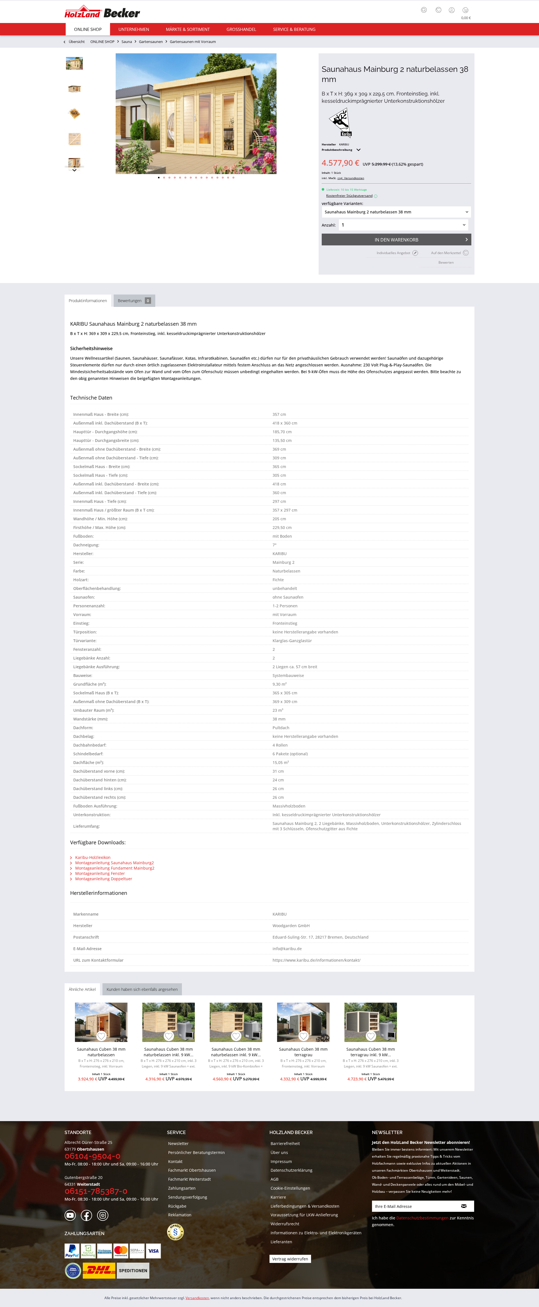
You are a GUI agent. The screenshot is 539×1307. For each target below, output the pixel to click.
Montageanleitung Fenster (99, 873)
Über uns (279, 1152)
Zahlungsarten (182, 1188)
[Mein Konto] (452, 10)
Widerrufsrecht (285, 1223)
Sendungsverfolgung (187, 1197)
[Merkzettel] (438, 10)
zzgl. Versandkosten (350, 178)
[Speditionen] (133, 1271)
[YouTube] (72, 1215)
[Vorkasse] (104, 1251)
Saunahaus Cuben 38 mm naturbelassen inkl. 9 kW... (169, 1058)
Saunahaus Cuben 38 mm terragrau (303, 1057)
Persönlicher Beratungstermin (196, 1152)
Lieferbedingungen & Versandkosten (305, 1206)
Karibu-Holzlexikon (92, 857)
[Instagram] (104, 1215)
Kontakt (175, 1161)
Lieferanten (281, 1241)
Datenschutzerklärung (291, 1170)
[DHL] (99, 1271)
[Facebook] (88, 1215)
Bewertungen (133, 300)
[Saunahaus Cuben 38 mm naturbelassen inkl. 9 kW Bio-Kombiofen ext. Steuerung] (236, 1022)
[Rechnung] (88, 1251)
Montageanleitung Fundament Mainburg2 (114, 868)
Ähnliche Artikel (82, 989)
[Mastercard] (120, 1251)
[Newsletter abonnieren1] (464, 1206)
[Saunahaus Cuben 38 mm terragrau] (303, 1022)
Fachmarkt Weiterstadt (189, 1179)
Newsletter (178, 1143)
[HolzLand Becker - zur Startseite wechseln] (102, 12)
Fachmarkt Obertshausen (192, 1170)
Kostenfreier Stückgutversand (351, 195)
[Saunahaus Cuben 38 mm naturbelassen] (101, 1022)
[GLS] (73, 1271)
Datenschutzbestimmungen (422, 1218)
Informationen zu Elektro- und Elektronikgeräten (316, 1232)
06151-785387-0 (96, 1191)
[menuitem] (425, 9)
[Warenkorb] (466, 10)
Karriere (278, 1197)
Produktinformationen (88, 300)
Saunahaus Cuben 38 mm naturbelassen (101, 1057)
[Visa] (153, 1251)
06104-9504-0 (92, 1156)
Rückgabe (177, 1206)
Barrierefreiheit (285, 1143)
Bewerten (446, 262)
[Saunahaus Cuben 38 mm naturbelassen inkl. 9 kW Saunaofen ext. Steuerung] (168, 1022)
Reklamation (179, 1214)
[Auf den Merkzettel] (101, 1037)
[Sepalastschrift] (137, 1251)
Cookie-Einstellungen (290, 1188)
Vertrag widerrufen (290, 1259)
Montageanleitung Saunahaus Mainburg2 (114, 862)
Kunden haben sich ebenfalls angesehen (142, 989)
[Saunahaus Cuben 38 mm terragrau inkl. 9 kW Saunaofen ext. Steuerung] (370, 1022)
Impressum (281, 1161)
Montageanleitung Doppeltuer (103, 878)
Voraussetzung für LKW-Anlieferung (304, 1214)
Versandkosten (197, 1297)
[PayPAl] (72, 1251)
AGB (274, 1179)
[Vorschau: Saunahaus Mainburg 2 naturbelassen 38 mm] (74, 63)
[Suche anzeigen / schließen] (424, 10)
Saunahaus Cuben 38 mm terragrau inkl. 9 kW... (371, 1058)
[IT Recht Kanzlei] (178, 1232)
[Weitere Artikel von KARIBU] (340, 123)
